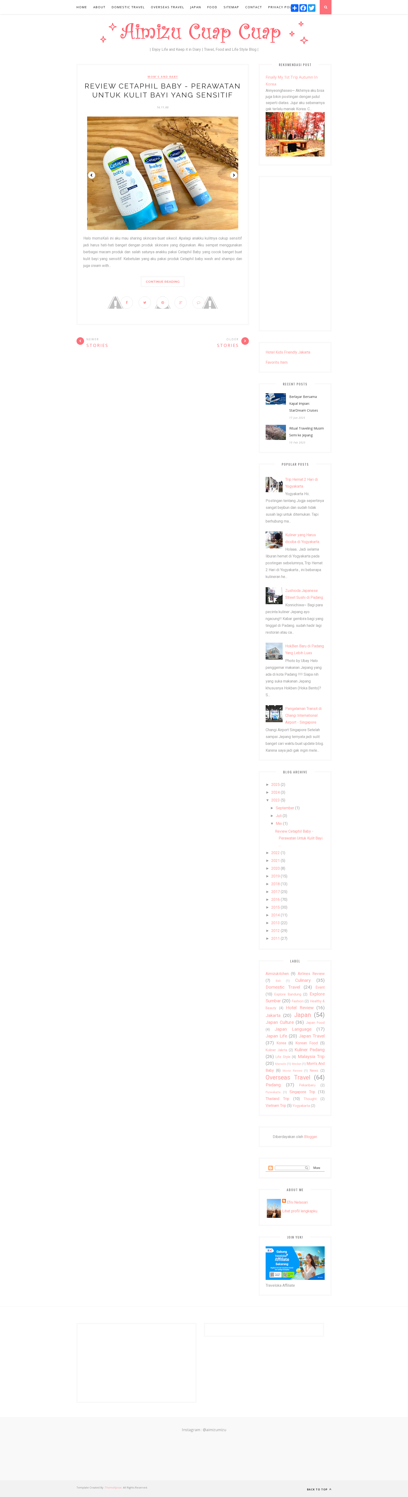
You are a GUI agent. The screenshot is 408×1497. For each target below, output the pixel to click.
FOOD (212, 7)
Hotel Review (300, 1007)
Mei (279, 823)
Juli (279, 816)
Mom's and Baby (163, 76)
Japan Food (315, 1023)
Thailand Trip (277, 1098)
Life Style (283, 1057)
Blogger (310, 1136)
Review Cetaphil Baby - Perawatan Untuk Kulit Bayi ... (299, 838)
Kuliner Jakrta (276, 1050)
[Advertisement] (295, 254)
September (285, 808)
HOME (81, 7)
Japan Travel (312, 1036)
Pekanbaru (307, 1085)
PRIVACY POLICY (282, 7)
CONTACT (253, 7)
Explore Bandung (287, 994)
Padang (273, 1085)
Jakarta (273, 1015)
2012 (275, 930)
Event (320, 987)
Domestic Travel (283, 987)
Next (233, 175)
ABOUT (99, 7)
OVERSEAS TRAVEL (167, 7)
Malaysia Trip (311, 1056)
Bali (278, 981)
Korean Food (306, 1043)
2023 (275, 800)
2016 (275, 899)
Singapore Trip (302, 1092)
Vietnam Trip (276, 1105)
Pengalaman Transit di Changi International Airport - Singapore (303, 715)
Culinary (303, 980)
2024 (275, 792)
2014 (275, 915)
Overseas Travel (288, 1077)
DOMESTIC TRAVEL (128, 7)
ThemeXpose (113, 1487)
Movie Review (292, 1070)
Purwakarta (273, 1092)
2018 (275, 884)
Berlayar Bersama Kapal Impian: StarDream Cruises (303, 403)
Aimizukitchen (277, 973)
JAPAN (195, 7)
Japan (302, 1014)
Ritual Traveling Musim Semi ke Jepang (306, 431)
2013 (275, 923)
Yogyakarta (301, 1106)
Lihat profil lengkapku (299, 1211)
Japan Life (276, 1036)
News (314, 1071)
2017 (275, 892)
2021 (275, 860)
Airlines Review (311, 973)
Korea (281, 1043)
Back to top (317, 1489)
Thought (310, 1099)
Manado (280, 1064)
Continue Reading (163, 281)
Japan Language (293, 1029)
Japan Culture (280, 1022)
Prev (91, 175)
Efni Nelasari (297, 1202)
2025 (275, 784)
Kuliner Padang (309, 1049)
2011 (275, 938)
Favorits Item (277, 362)
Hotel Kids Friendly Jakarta (288, 352)
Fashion (298, 1001)
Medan (296, 1064)
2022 (275, 853)
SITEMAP (231, 7)
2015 (275, 907)
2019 (275, 876)
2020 (275, 868)
